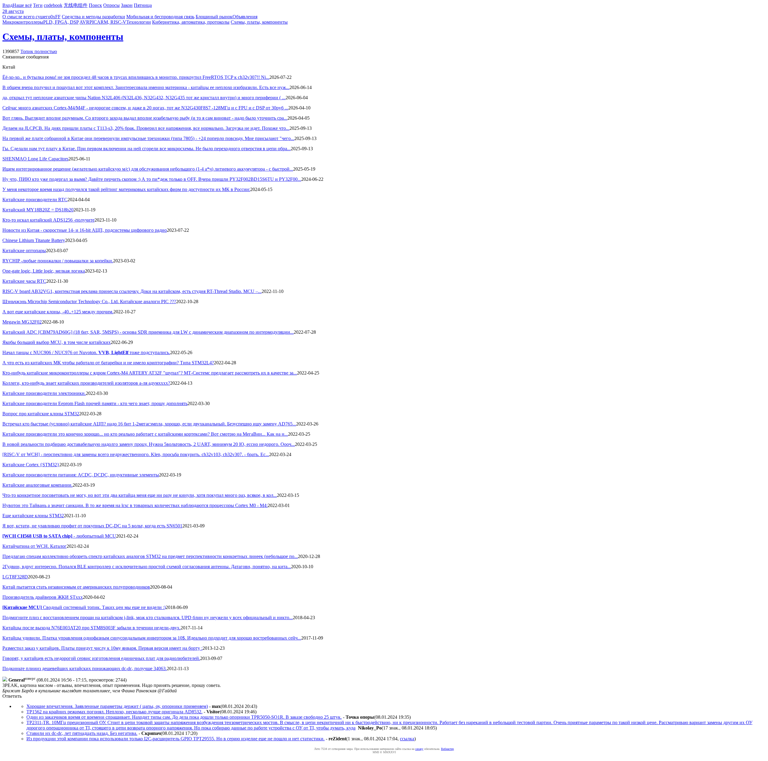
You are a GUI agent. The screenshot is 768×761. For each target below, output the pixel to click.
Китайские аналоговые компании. (37, 485)
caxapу (419, 749)
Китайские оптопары (24, 250)
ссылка (407, 738)
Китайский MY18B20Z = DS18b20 (38, 209)
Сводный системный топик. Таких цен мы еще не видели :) (84, 607)
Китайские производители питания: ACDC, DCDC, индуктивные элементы (80, 474)
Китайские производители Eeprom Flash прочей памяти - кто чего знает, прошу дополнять (95, 403)
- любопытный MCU (59, 536)
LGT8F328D (15, 576)
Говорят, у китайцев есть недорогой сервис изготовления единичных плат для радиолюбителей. (101, 658)
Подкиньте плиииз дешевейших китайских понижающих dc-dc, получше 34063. (84, 668)
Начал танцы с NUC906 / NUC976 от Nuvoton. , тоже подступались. (86, 352)
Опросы (111, 5)
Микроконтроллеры (22, 22)
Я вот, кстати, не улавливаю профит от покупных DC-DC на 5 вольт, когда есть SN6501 (92, 525)
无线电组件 (76, 5)
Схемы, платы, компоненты (259, 22)
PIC (93, 22)
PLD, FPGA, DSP (61, 22)
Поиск (95, 5)
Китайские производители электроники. (44, 393)
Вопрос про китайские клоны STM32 (40, 413)
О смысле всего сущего (26, 16)
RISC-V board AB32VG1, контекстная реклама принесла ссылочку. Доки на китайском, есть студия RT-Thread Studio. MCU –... (132, 291)
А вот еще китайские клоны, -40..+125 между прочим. (57, 311)
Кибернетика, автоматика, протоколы (191, 22)
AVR (84, 22)
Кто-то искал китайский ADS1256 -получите (48, 219)
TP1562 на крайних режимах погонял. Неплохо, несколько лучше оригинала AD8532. (114, 711)
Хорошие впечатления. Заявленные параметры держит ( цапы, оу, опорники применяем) (117, 706)
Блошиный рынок (214, 16)
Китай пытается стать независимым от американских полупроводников (76, 586)
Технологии (138, 22)
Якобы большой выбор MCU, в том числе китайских (56, 342)
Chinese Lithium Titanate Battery (33, 240)
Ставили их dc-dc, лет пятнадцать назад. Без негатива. (81, 733)
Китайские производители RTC (35, 199)
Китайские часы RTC (24, 281)
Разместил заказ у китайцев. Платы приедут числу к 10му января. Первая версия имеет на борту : (102, 648)
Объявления (244, 16)
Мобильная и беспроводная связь (160, 16)
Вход (7, 5)
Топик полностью (38, 51)
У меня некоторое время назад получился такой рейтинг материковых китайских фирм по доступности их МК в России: (126, 189)
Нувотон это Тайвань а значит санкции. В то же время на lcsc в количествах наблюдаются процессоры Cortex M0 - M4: (135, 505)
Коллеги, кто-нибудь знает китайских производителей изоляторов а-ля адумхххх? (86, 383)
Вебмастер (447, 749)
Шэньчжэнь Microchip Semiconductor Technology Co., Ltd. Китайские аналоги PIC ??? (89, 301)
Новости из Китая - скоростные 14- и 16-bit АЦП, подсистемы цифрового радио (84, 230)
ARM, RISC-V (111, 22)
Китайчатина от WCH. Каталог (34, 546)
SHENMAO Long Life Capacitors (35, 158)
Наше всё (22, 5)
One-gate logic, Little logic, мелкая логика (43, 270)
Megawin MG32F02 (22, 321)
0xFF (55, 16)
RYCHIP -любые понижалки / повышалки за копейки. (57, 260)
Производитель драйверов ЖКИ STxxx (42, 597)
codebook (53, 5)
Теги (38, 5)
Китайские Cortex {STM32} (30, 464)
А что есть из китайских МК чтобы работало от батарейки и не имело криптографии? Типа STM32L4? (108, 362)
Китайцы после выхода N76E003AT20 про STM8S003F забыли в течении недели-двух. (91, 627)
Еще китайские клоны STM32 (33, 515)
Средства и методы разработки (93, 16)
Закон (127, 5)
